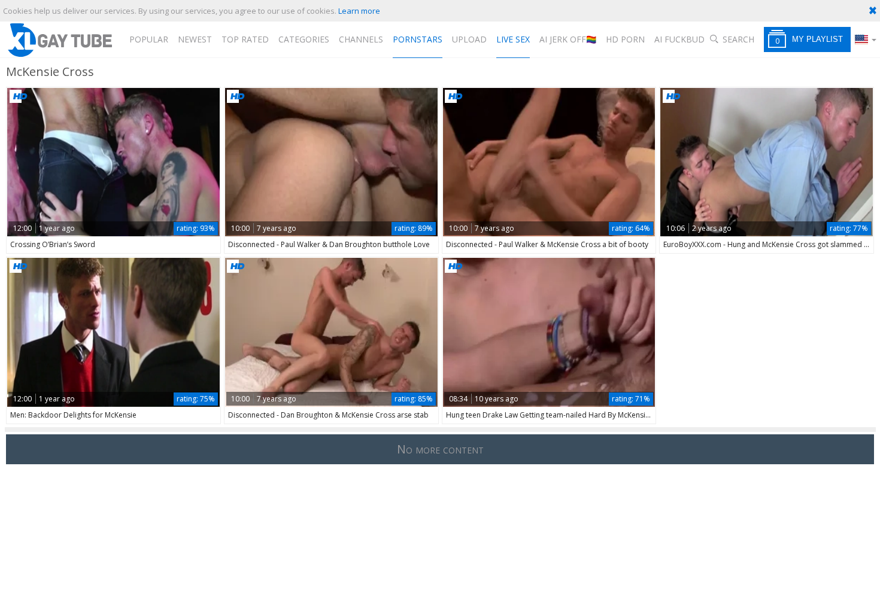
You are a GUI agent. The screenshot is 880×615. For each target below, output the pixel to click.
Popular (148, 39)
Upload (469, 39)
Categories (303, 39)
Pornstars (417, 39)
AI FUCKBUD (679, 39)
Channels (361, 39)
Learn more (359, 10)
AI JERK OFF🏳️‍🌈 (567, 39)
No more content (440, 449)
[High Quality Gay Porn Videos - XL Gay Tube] (59, 39)
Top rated (245, 39)
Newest (195, 39)
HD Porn (625, 39)
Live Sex (513, 39)
